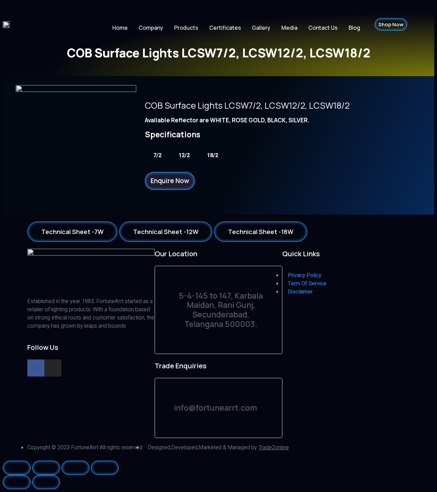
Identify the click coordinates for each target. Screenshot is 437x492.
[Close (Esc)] (17, 468)
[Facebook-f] (35, 368)
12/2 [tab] (184, 155)
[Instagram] (52, 368)
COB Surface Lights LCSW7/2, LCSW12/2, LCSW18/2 (247, 105)
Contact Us (323, 27)
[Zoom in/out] (105, 468)
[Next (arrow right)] (46, 482)
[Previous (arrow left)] (17, 482)
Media (289, 27)
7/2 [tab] (157, 155)
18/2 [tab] (212, 155)
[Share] (46, 468)
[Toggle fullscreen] (75, 468)
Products (186, 27)
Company (151, 27)
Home (120, 27)
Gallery (261, 27)
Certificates (225, 27)
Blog (354, 27)
